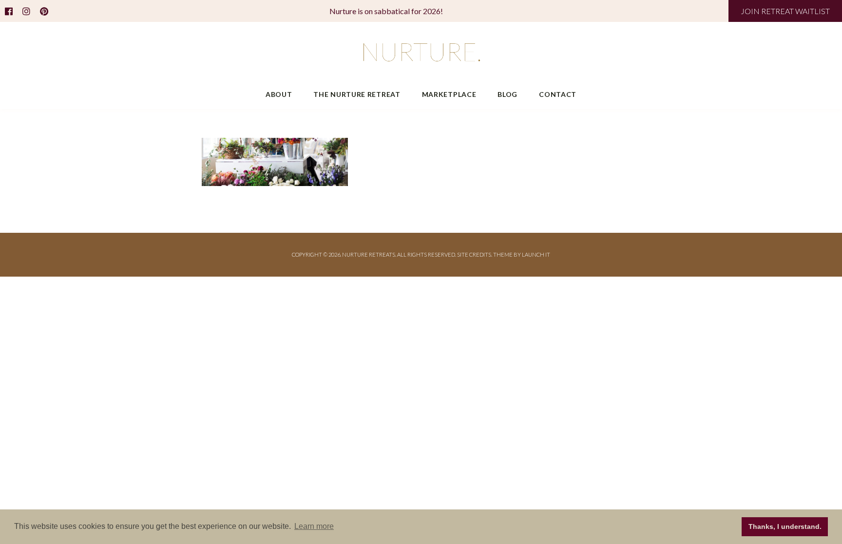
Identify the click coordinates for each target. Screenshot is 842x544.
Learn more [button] (314, 526)
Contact (557, 94)
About (279, 94)
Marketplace (449, 94)
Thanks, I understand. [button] (785, 526)
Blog (507, 94)
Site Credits (474, 254)
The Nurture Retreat (356, 94)
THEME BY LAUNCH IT (521, 254)
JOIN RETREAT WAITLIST (785, 11)
